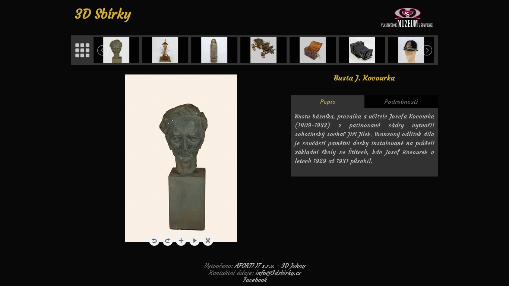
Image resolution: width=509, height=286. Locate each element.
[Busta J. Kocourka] (117, 50)
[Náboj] (215, 50)
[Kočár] (264, 50)
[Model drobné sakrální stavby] (166, 50)
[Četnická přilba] (412, 50)
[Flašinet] (313, 50)
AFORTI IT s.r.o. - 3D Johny (269, 265)
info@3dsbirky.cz (278, 272)
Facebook (254, 279)
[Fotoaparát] (362, 50)
